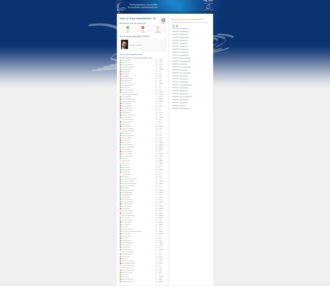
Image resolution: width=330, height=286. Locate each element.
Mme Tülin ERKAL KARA (127, 108)
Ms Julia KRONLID (125, 167)
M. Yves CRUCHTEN (126, 96)
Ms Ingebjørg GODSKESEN (127, 131)
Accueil (119, 12)
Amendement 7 (184, 64)
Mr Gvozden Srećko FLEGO (127, 115)
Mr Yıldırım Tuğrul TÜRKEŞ (127, 265)
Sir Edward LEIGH (125, 172)
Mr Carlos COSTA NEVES (127, 92)
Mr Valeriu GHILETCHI (126, 126)
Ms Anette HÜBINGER (126, 149)
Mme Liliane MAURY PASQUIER (129, 179)
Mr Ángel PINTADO (125, 208)
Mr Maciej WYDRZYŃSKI (127, 279)
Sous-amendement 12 (186, 84)
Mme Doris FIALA (125, 112)
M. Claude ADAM (125, 62)
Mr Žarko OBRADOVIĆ (126, 194)
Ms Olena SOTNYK (125, 247)
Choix (150, 58)
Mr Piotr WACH (124, 277)
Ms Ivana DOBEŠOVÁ (126, 106)
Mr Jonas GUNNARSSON (127, 135)
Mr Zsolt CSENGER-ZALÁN (127, 99)
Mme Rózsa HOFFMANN (127, 144)
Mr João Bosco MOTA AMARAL (128, 183)
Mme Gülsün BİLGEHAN (127, 78)
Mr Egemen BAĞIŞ (125, 71)
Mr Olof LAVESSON (126, 169)
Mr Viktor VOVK (125, 274)
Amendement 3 (184, 40)
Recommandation (185, 108)
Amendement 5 (184, 46)
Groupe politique (142, 58)
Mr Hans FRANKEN (126, 117)
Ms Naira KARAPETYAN (127, 156)
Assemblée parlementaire (137, 6)
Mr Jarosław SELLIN (126, 236)
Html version (174, 26)
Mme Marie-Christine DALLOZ (128, 101)
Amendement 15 (184, 28)
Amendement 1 (184, 102)
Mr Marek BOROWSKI (126, 80)
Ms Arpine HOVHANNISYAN (128, 147)
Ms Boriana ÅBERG (126, 60)
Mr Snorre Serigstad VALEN (127, 270)
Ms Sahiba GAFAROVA (126, 121)
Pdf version (177, 26)
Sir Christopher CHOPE (126, 85)
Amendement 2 (184, 90)
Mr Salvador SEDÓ (125, 233)
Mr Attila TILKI (124, 258)
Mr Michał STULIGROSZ (127, 249)
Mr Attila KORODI (125, 160)
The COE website (208, 6)
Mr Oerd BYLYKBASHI (126, 83)
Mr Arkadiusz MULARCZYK (127, 185)
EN (204, 0)
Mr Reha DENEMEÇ (126, 103)
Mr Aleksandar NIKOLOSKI (127, 190)
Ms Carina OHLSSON (126, 199)
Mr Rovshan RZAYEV (126, 222)
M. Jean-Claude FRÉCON (127, 119)
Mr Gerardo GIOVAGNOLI (127, 128)
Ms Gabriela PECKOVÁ (126, 206)
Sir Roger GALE (125, 124)
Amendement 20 (184, 49)
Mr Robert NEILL (125, 188)
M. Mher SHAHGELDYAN (127, 242)
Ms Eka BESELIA (125, 76)
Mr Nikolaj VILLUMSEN (126, 272)
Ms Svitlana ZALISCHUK (127, 281)
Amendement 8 (184, 70)
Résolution (183, 105)
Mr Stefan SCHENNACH (127, 229)
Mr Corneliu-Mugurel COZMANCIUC (129, 94)
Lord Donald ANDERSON (127, 67)
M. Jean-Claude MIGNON (127, 181)
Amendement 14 (184, 55)
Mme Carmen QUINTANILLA (128, 215)
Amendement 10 (184, 78)
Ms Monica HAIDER (126, 137)
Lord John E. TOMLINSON (127, 261)
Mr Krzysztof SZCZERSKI (127, 252)
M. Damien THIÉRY (126, 256)
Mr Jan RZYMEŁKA (125, 224)
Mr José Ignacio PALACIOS (127, 201)
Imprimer (163, 23)
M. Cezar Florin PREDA (126, 213)
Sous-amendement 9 (185, 73)
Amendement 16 (184, 31)
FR (206, 0)
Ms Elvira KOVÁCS (125, 163)
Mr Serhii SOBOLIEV (126, 245)
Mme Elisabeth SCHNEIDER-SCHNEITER (131, 231)
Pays (134, 58)
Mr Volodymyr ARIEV (126, 69)
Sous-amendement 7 (185, 58)
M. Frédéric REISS (125, 217)
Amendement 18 (184, 52)
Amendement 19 (184, 99)
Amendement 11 (184, 81)
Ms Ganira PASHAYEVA (127, 204)
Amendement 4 (184, 43)
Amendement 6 (184, 34)
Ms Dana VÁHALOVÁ (126, 268)
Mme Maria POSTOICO (126, 210)
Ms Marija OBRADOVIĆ (126, 192)
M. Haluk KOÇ (124, 158)
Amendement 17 (184, 37)
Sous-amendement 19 (186, 96)
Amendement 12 (184, 87)
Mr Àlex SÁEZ (124, 226)
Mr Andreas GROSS (126, 133)
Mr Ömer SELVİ (125, 238)
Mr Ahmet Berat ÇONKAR (127, 90)
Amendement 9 (184, 76)
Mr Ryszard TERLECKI (126, 254)
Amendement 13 (184, 93)
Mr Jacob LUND (125, 176)
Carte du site (119, 0)
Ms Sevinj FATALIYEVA (126, 110)
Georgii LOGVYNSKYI (134, 36)
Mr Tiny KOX (124, 165)
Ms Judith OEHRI (125, 197)
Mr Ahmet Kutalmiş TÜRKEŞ (128, 263)
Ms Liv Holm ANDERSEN (127, 64)
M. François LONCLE (126, 174)
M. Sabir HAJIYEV (125, 140)
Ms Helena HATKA (125, 142)
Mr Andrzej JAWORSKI (126, 151)
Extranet (210, 0)
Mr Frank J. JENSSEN (126, 153)
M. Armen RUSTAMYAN (126, 220)
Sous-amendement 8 (185, 67)
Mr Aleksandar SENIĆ (126, 240)
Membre (128, 58)
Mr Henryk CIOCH (125, 87)
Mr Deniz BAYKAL (125, 74)
